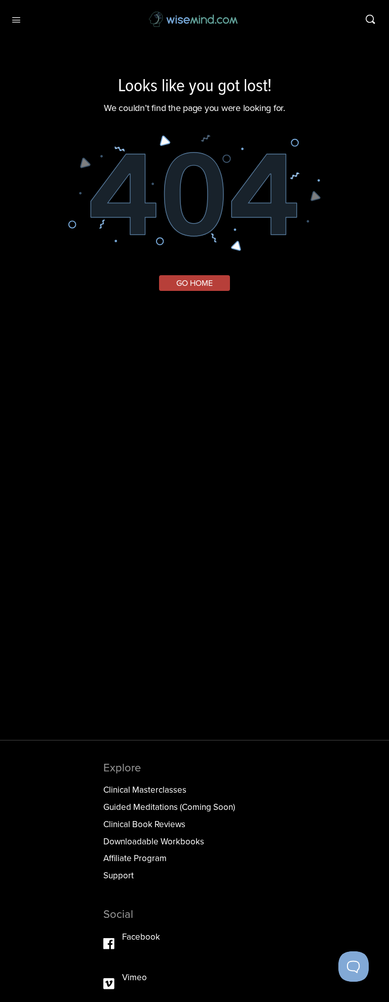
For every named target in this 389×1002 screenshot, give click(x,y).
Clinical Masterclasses (144, 790)
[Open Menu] (16, 18)
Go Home (194, 282)
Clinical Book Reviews (144, 824)
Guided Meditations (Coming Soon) (169, 807)
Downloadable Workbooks (153, 841)
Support (118, 875)
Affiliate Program (135, 858)
